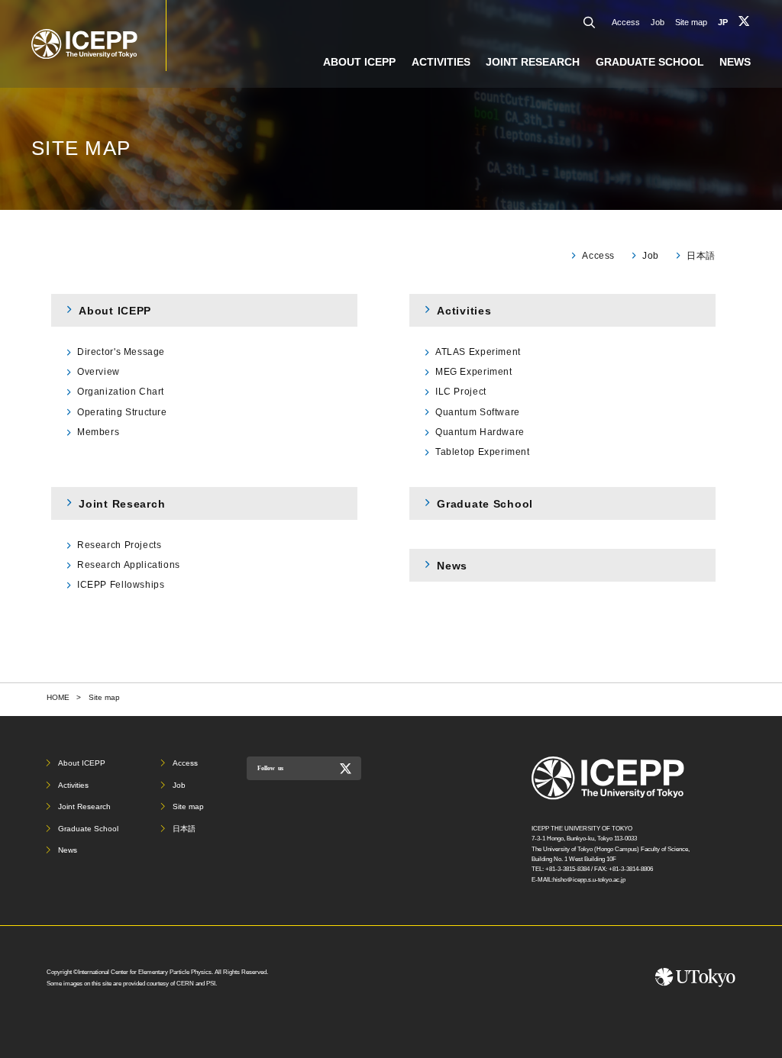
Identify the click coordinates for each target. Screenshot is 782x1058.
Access (626, 22)
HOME (58, 697)
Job (657, 22)
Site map (691, 22)
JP (723, 22)
